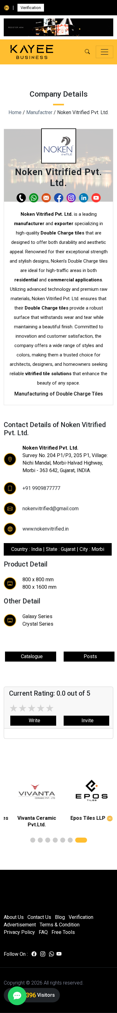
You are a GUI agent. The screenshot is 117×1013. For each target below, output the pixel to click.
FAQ (43, 932)
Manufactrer (39, 112)
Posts (89, 656)
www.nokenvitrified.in (45, 529)
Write (33, 720)
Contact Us (39, 917)
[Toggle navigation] (104, 52)
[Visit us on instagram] (42, 954)
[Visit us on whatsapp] (51, 954)
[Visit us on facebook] (34, 954)
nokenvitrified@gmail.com (50, 509)
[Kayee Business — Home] (32, 52)
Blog (60, 917)
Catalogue (30, 656)
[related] (31, 791)
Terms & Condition (60, 925)
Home (15, 112)
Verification (31, 7)
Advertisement (20, 925)
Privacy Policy (19, 932)
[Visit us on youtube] (58, 954)
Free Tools (63, 932)
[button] (87, 52)
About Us (14, 917)
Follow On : (16, 954)
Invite (86, 720)
